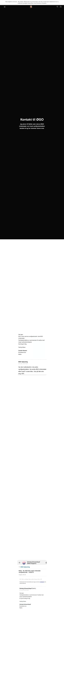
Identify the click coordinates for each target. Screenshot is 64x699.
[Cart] (61, 6)
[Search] (57, 6)
